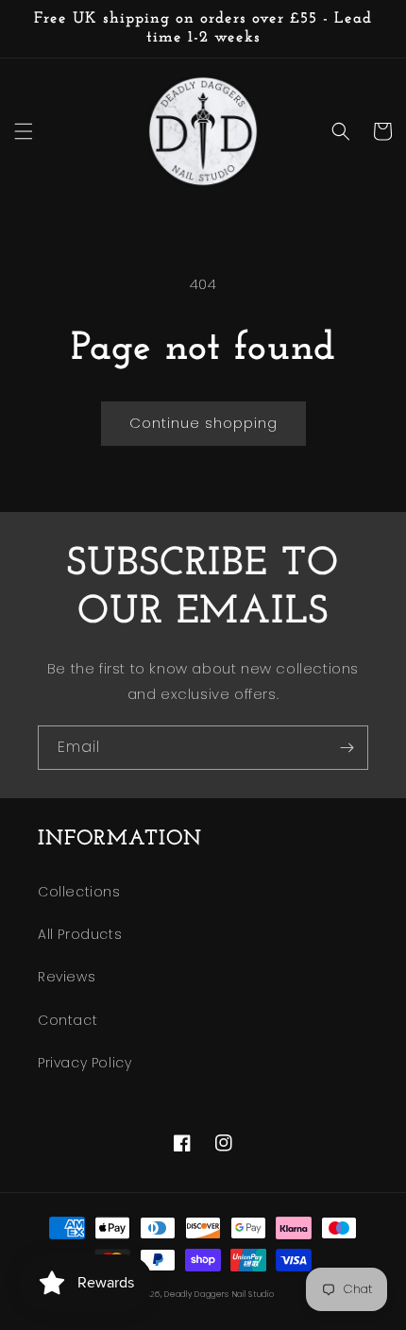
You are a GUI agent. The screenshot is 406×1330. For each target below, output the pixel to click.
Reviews (66, 976)
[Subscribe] (346, 747)
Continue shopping (203, 423)
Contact (67, 1020)
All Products (80, 934)
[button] (23, 131)
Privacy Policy (84, 1062)
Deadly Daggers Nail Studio (219, 1294)
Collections (79, 891)
